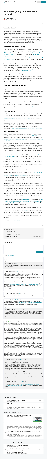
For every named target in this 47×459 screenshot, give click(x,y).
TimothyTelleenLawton (37, 236)
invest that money (29, 69)
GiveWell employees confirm (23, 118)
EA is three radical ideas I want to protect (16, 400)
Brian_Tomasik (9, 271)
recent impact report (25, 199)
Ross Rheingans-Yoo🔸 (36, 231)
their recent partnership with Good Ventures (30, 135)
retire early (30, 106)
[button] (5, 258)
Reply (5, 261)
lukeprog (8, 299)
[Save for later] (38, 23)
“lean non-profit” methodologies (10, 202)
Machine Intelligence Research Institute (22, 174)
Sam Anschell (9, 446)
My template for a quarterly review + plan (16, 403)
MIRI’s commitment (36, 201)
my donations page (26, 70)
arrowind (8, 258)
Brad (7, 321)
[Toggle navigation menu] (2, 2)
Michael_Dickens (10, 359)
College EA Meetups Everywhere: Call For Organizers (19, 448)
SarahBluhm (12, 450)
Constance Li (17, 453)
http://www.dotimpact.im (22, 295)
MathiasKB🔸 (9, 425)
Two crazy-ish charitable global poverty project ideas (19, 423)
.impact (25, 210)
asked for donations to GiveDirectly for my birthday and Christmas (27, 128)
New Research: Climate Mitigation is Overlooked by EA (19, 415)
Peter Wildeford (9, 18)
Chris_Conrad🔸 (10, 434)
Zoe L (14, 453)
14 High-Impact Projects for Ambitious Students (17, 445)
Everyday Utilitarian (16, 220)
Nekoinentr (9, 263)
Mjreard (8, 450)
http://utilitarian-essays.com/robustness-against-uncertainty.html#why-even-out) (25, 284)
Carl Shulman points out (9, 118)
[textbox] (23, 248)
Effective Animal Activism (21, 175)
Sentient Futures (10, 453)
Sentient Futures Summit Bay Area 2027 (16, 452)
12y (13, 271)
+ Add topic (18, 27)
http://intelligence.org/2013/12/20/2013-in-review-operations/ (30, 302)
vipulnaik (39, 234)
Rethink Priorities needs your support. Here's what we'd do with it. (22, 407)
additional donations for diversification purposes (14, 139)
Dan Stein (8, 416)
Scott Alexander (17, 450)
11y (10, 258)
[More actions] (43, 23)
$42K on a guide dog (8, 52)
